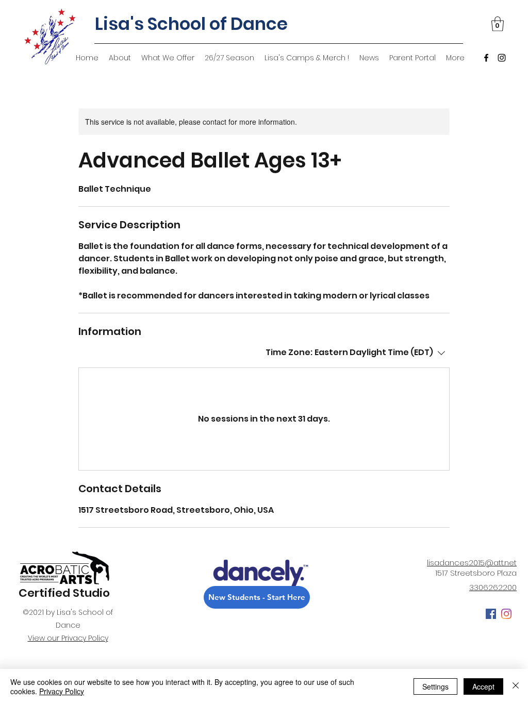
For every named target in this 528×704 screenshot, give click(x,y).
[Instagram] (502, 58)
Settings (435, 686)
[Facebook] (486, 58)
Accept (483, 686)
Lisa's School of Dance (191, 23)
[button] (497, 23)
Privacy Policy (61, 691)
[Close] (515, 686)
